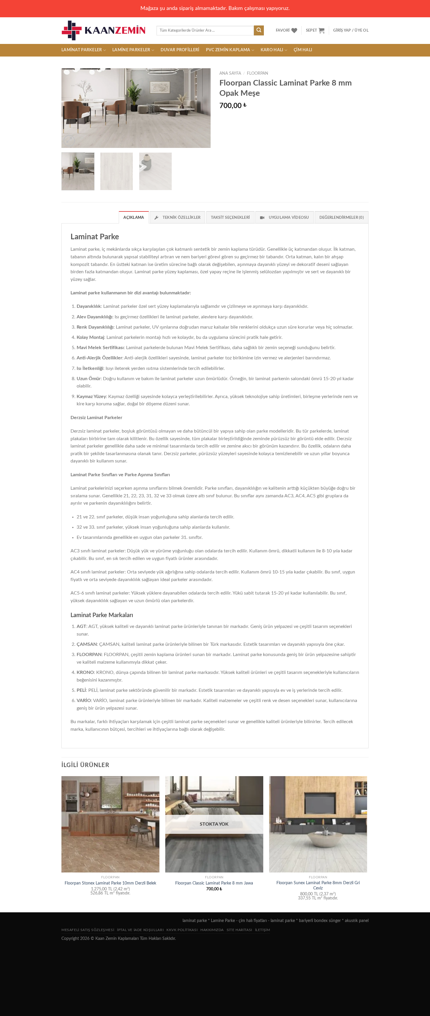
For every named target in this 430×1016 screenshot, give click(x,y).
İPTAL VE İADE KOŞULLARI (140, 930)
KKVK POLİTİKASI (181, 930)
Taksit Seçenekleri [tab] (230, 217)
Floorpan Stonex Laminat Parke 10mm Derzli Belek (110, 883)
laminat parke (195, 920)
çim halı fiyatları (253, 920)
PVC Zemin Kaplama (228, 50)
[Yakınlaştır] (69, 140)
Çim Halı (303, 50)
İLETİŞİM (262, 930)
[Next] (200, 108)
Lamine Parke (223, 920)
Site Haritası (239, 930)
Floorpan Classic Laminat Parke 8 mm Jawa (214, 883)
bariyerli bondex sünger (320, 920)
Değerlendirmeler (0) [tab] (341, 217)
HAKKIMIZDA (212, 930)
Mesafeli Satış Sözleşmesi (87, 930)
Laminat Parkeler (81, 50)
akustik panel (357, 920)
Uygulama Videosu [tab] (289, 217)
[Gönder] (259, 30)
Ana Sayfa (230, 73)
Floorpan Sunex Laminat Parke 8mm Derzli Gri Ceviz (318, 886)
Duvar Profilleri (180, 50)
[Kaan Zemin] (104, 30)
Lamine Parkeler (131, 50)
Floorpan (257, 73)
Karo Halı (272, 50)
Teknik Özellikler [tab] (181, 217)
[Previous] (71, 108)
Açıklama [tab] (133, 217)
